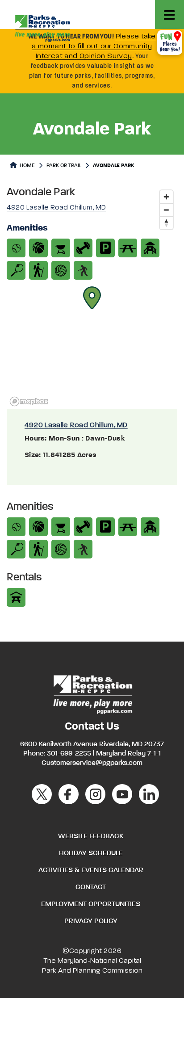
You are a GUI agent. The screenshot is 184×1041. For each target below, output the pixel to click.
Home (26, 165)
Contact (90, 887)
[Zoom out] (166, 209)
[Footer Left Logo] (92, 693)
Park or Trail (63, 165)
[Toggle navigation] (169, 14)
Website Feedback (90, 836)
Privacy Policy (90, 921)
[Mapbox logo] (29, 401)
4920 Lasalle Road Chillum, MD (76, 425)
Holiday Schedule (91, 853)
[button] (92, 297)
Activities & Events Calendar (90, 870)
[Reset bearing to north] (166, 222)
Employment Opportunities (90, 904)
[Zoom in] (166, 196)
